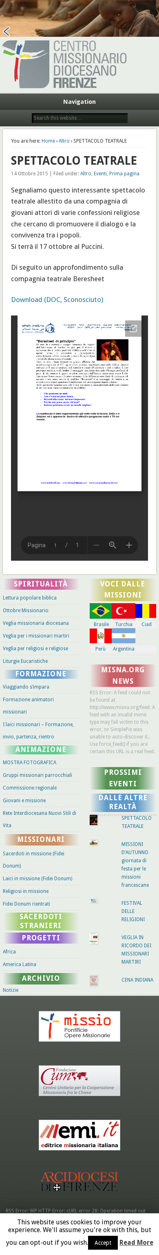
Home (48, 141)
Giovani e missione (24, 800)
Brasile (101, 624)
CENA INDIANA (137, 980)
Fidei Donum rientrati (26, 904)
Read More (136, 1242)
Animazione (40, 749)
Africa (9, 952)
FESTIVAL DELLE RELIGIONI (133, 911)
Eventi (100, 174)
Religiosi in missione (26, 891)
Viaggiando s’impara (26, 687)
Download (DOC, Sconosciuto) (57, 299)
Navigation (79, 101)
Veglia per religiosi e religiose (35, 648)
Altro (64, 141)
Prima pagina (124, 174)
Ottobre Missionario (26, 610)
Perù (100, 649)
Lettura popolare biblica (30, 598)
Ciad (146, 624)
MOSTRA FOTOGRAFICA (29, 762)
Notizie (10, 990)
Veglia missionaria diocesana (36, 623)
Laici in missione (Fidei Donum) (37, 878)
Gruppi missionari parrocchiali (37, 775)
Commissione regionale (30, 788)
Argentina (124, 649)
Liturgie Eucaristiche (25, 661)
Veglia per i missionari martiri (36, 636)
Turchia (123, 624)
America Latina (19, 964)
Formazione (40, 674)
